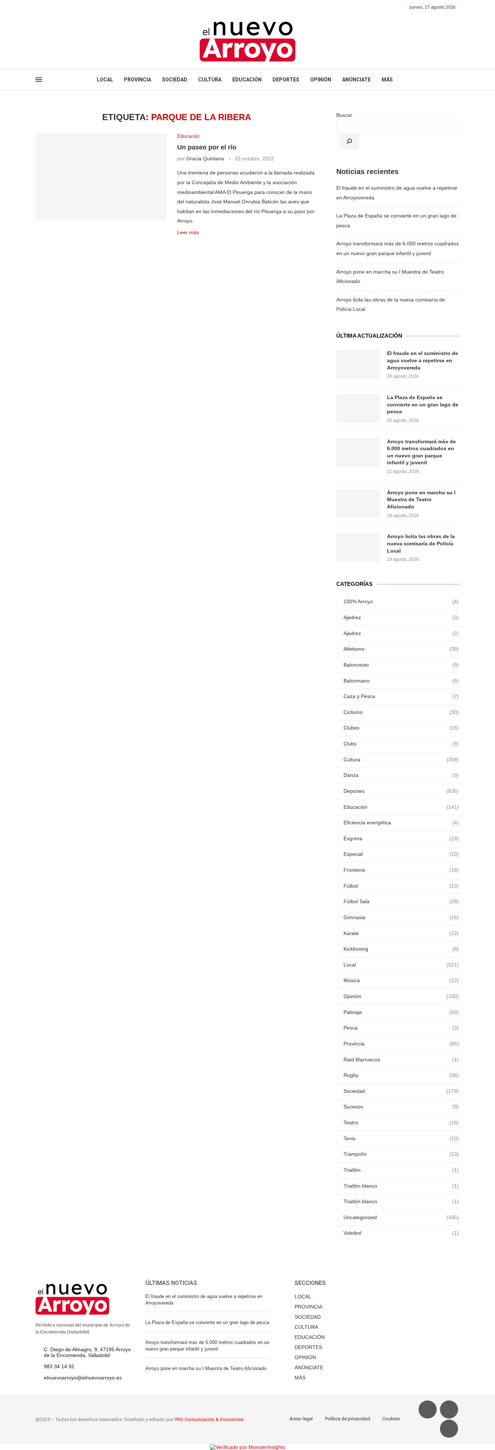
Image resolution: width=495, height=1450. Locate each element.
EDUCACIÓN (247, 80)
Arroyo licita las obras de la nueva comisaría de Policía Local (421, 543)
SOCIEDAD (174, 80)
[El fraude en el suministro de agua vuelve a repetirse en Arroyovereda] (358, 364)
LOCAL (105, 80)
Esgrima (401, 838)
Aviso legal (301, 1418)
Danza (401, 775)
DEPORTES (286, 80)
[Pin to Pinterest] (203, 244)
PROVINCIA (137, 80)
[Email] (63, 7)
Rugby (401, 1075)
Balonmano (401, 681)
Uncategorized (401, 1217)
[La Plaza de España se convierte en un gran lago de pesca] (358, 408)
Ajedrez (401, 617)
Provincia (401, 1044)
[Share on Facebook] (188, 244)
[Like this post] (179, 244)
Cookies (391, 1418)
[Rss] (71, 7)
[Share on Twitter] (196, 244)
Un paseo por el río (206, 147)
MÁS (387, 80)
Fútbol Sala (401, 901)
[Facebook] (38, 7)
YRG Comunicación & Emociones (209, 1419)
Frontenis (401, 870)
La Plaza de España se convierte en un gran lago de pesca (422, 404)
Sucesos (401, 1106)
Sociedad (401, 1091)
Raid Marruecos (401, 1059)
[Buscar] (349, 141)
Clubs (401, 744)
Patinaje (401, 1012)
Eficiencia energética (401, 822)
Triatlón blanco (401, 1186)
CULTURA (209, 80)
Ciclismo (401, 712)
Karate (401, 933)
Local (401, 965)
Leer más (188, 232)
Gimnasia (401, 917)
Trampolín (401, 1154)
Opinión (401, 996)
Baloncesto (401, 665)
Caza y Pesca (401, 696)
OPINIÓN (320, 80)
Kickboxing (401, 949)
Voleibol (401, 1233)
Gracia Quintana (205, 158)
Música (401, 980)
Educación (188, 136)
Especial (401, 854)
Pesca (401, 1028)
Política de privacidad (347, 1418)
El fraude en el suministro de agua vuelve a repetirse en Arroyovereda (422, 360)
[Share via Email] (211, 244)
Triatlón (401, 1170)
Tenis (401, 1138)
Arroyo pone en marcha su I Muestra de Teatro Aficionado (421, 500)
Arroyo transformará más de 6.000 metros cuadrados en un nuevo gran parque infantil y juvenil (421, 452)
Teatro (401, 1122)
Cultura (401, 759)
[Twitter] (46, 7)
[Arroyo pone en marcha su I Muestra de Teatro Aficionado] (358, 503)
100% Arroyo (401, 601)
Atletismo (401, 649)
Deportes (401, 791)
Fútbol (401, 886)
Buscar (344, 115)
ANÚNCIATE (356, 80)
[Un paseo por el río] (101, 177)
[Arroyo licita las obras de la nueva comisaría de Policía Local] (358, 547)
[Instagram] (54, 7)
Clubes (401, 728)
